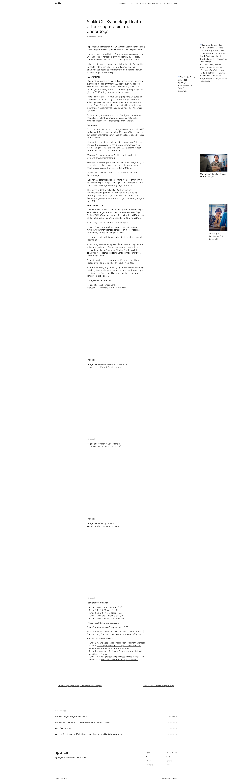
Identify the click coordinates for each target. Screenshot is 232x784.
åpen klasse (123, 631)
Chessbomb (92, 634)
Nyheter (100, 36)
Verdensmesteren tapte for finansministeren (109, 648)
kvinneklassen (136, 631)
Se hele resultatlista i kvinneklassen (103, 623)
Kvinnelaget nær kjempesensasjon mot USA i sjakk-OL (121, 656)
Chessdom (105, 634)
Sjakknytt (59, 3)
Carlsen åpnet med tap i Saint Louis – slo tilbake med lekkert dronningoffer (88, 734)
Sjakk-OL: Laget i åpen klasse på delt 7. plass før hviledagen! (80, 686)
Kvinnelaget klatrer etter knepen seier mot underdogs (121, 642)
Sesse (138, 634)
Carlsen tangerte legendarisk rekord (71, 716)
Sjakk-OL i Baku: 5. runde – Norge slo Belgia (158, 686)
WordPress (174, 778)
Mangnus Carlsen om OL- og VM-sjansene (119, 659)
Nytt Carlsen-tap (63, 728)
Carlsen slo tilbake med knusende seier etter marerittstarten (82, 722)
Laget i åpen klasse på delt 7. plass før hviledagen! (119, 645)
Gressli (95, 36)
